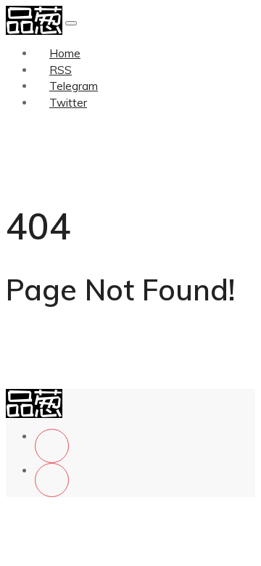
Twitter (68, 103)
